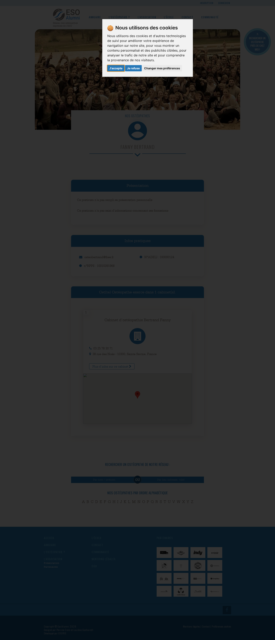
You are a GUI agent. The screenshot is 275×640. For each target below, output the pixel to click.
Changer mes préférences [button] (162, 68)
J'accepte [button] (115, 68)
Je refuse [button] (133, 68)
